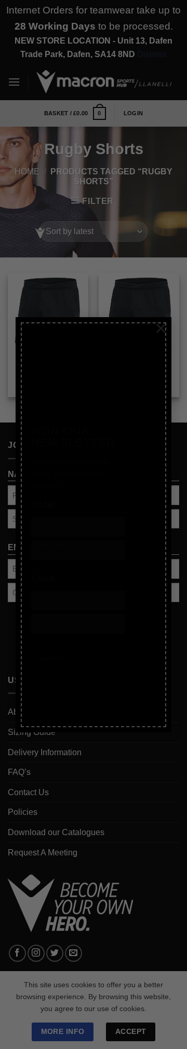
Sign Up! (51, 642)
